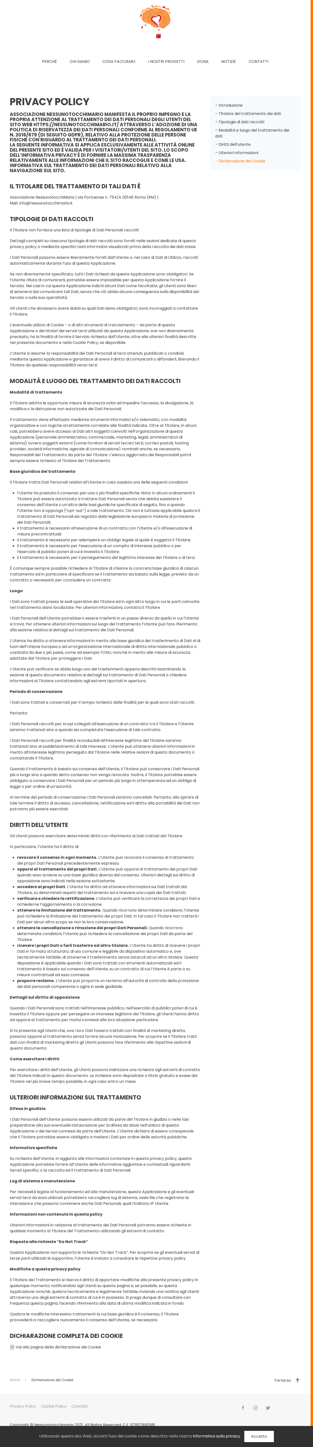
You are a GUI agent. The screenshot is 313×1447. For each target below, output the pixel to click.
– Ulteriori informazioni (236, 153)
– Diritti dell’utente (233, 144)
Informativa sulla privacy (216, 1436)
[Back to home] (155, 22)
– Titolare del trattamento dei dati (248, 113)
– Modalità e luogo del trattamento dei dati (252, 133)
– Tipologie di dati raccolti (239, 122)
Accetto (259, 1436)
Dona (203, 61)
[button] (297, 1380)
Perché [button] (49, 61)
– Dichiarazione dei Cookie (240, 161)
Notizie (228, 61)
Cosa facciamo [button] (118, 61)
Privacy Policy (23, 1406)
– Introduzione (229, 105)
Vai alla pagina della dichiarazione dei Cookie (58, 1347)
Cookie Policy (54, 1406)
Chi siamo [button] (80, 61)
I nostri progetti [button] (166, 61)
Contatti (258, 61)
